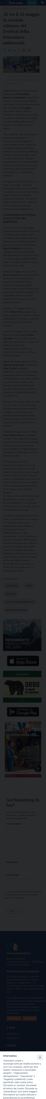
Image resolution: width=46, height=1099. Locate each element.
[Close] (40, 1057)
